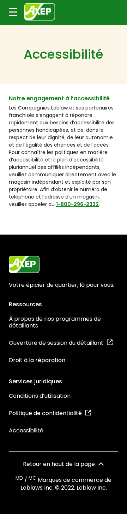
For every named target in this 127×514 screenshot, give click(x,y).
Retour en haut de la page (59, 464)
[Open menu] (8, 12)
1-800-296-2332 (77, 204)
